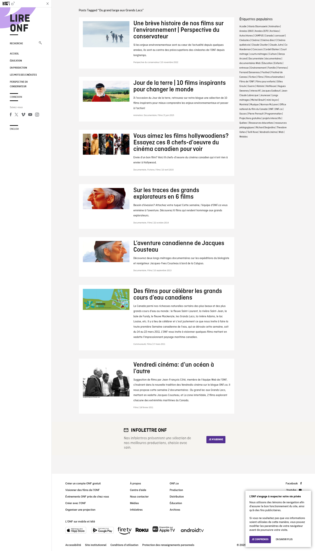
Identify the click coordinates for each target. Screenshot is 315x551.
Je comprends (260, 539)
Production (176, 490)
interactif (255, 91)
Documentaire (256, 58)
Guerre (251, 86)
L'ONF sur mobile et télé (80, 521)
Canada (269, 35)
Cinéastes (244, 40)
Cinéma (255, 40)
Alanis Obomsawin (257, 26)
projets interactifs (272, 118)
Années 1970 (261, 31)
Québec (243, 123)
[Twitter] (16, 115)
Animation (274, 26)
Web (281, 132)
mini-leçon (272, 100)
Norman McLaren (269, 104)
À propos (135, 483)
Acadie (243, 26)
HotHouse (271, 86)
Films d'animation (274, 77)
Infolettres (136, 509)
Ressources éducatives (261, 123)
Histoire (260, 86)
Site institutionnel (95, 545)
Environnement (258, 68)
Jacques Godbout (271, 91)
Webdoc (243, 136)
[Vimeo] (23, 115)
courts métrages (258, 54)
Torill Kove (252, 132)
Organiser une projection (80, 509)
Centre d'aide (138, 490)
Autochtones (246, 35)
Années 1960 (246, 31)
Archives (274, 31)
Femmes (282, 68)
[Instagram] (37, 115)
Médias (134, 503)
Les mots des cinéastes (23, 75)
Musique (254, 104)
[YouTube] (30, 115)
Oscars (243, 113)
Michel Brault (258, 100)
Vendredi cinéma (268, 132)
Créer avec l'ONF (75, 503)
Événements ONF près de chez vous (87, 496)
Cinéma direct (268, 40)
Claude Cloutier (260, 45)
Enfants (278, 63)
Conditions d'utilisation (124, 545)
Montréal (244, 104)
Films (260, 77)
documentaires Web (249, 63)
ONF (271, 109)
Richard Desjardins (265, 127)
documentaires (273, 58)
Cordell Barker (271, 49)
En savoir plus (284, 539)
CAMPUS (258, 35)
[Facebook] (10, 115)
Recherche (16, 43)
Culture (273, 54)
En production (18, 68)
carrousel (280, 35)
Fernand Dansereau (249, 72)
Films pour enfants (265, 81)
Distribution (177, 496)
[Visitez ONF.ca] (21, 3)
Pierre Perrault (255, 113)
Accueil (14, 53)
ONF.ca (278, 109)
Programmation (273, 113)
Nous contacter (139, 496)
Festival (266, 72)
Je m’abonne (216, 439)
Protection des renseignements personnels (168, 545)
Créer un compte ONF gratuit (83, 483)
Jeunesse (265, 95)
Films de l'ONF (246, 81)
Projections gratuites (250, 118)
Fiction (252, 77)
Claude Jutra (276, 45)
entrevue (244, 68)
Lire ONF (20, 23)
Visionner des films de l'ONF (82, 490)
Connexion (16, 97)
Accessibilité (73, 545)
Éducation (16, 61)
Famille (272, 68)
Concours (257, 49)
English (14, 129)
